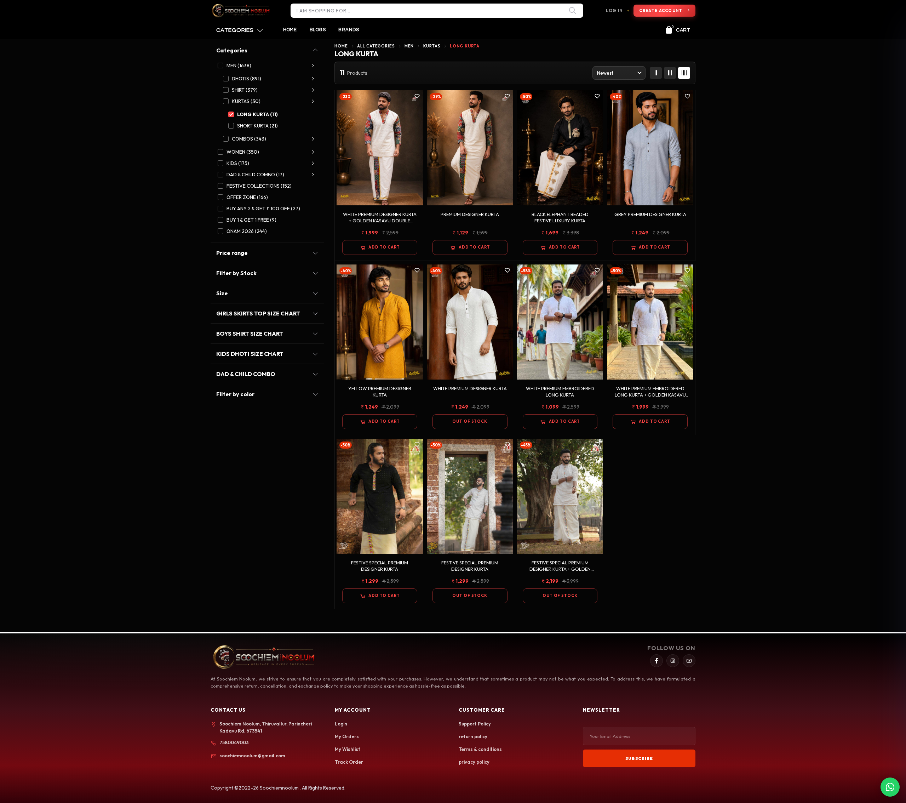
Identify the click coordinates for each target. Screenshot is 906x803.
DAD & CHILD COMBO (245, 373)
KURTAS (431, 46)
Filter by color (235, 394)
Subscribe (639, 758)
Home (290, 29)
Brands (348, 29)
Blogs (318, 29)
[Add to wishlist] (417, 96)
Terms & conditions (480, 749)
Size (222, 293)
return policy (473, 736)
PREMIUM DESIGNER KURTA (470, 214)
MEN (409, 46)
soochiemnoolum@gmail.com (252, 755)
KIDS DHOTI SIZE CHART (249, 353)
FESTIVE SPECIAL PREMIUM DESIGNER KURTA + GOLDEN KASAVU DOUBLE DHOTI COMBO (560, 566)
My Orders (347, 736)
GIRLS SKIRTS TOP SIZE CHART (258, 313)
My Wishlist (347, 749)
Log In (614, 10)
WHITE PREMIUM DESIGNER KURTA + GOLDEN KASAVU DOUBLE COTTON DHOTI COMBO (380, 217)
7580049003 (234, 742)
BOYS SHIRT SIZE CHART (249, 333)
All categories (376, 46)
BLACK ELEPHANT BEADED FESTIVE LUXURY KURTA (560, 217)
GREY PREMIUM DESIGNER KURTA (650, 214)
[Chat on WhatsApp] (890, 787)
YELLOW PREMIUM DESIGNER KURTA (379, 392)
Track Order (349, 762)
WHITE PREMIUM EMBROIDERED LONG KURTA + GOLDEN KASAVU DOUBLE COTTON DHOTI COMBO (650, 392)
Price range (232, 252)
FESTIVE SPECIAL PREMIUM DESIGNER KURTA (379, 566)
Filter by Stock (236, 273)
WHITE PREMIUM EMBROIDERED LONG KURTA (560, 392)
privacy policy (474, 762)
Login (341, 724)
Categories (231, 50)
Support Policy (475, 724)
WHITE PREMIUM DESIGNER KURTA (470, 388)
